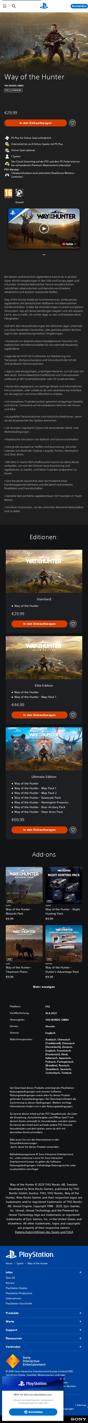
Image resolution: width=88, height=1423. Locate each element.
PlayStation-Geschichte (19, 1303)
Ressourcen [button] (14, 1338)
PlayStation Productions (19, 1293)
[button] (44, 228)
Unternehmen (13, 1298)
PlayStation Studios (16, 1288)
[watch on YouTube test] (69, 244)
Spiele (20, 1263)
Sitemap (81, 1405)
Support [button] (11, 1330)
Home (9, 1263)
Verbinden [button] (13, 1347)
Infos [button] (9, 1272)
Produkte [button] (12, 1313)
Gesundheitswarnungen (23, 1143)
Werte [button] (10, 1321)
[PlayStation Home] (44, 6)
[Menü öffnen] (4, 6)
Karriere (10, 1283)
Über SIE (10, 1278)
